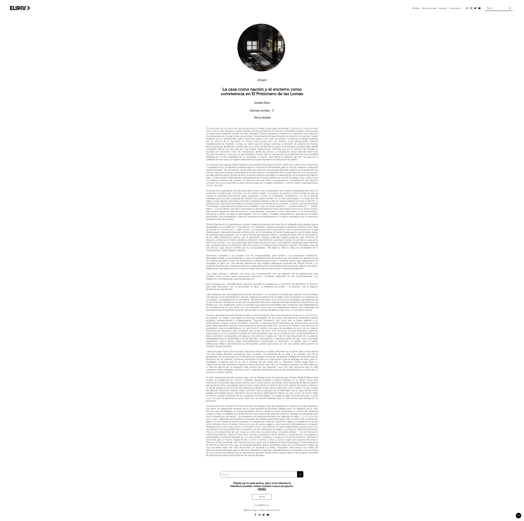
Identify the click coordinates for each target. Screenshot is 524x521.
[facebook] (467, 8)
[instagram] (471, 8)
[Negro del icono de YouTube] (479, 8)
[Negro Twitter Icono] (475, 8)
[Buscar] (510, 8)
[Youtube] (267, 514)
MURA (262, 489)
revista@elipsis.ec (261, 505)
